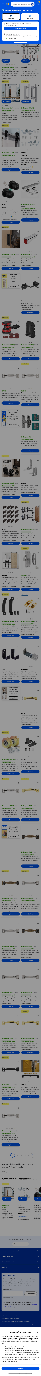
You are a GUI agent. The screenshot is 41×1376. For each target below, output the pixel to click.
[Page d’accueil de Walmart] (7, 4)
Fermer (20, 1368)
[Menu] (3, 4)
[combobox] (23, 4)
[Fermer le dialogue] (37, 1332)
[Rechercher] (32, 4)
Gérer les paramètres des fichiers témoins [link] (20, 1373)
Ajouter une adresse (21, 28)
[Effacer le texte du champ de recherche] (29, 4)
